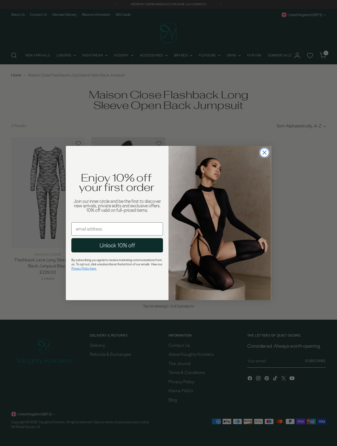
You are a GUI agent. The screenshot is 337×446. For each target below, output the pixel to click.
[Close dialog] (264, 152)
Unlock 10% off (117, 245)
